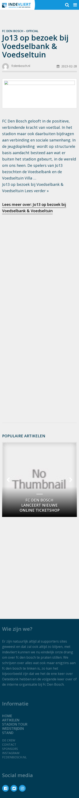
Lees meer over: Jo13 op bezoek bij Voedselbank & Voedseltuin (34, 207)
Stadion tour (14, 724)
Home (7, 716)
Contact (9, 744)
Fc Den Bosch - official (20, 31)
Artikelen (10, 720)
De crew (8, 740)
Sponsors (10, 749)
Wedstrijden (13, 728)
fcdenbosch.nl (14, 757)
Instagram (10, 753)
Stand (7, 732)
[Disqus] (39, 363)
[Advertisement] (39, 260)
